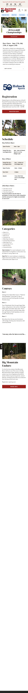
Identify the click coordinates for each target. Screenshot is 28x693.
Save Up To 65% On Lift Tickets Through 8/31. (14, 2)
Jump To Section (7, 68)
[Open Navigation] (25, 10)
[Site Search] (22, 10)
